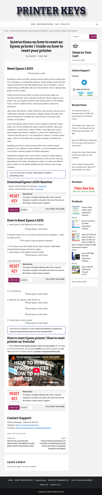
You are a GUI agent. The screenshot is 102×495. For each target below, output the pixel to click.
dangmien (32, 56)
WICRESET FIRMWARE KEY (58, 480)
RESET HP (44, 485)
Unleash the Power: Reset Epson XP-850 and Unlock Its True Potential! (84, 155)
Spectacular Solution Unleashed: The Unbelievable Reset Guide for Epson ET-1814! (21, 442)
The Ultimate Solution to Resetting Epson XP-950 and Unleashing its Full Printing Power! (82, 115)
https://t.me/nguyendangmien (27, 425)
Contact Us (65, 24)
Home (33, 24)
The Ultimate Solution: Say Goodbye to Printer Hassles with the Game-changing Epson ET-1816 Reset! (53, 443)
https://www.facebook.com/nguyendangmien (33, 428)
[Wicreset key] (14, 199)
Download (42, 186)
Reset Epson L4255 (19, 433)
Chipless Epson (40, 480)
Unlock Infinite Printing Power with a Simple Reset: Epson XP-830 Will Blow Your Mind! (84, 167)
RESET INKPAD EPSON (45, 24)
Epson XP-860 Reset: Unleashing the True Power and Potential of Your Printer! (84, 143)
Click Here (55, 246)
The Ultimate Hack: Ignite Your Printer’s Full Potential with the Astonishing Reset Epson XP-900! (83, 130)
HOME (10, 480)
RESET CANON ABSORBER (81, 480)
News (10, 38)
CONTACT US (55, 485)
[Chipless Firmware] (84, 189)
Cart (57, 24)
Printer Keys (51, 11)
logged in (19, 466)
